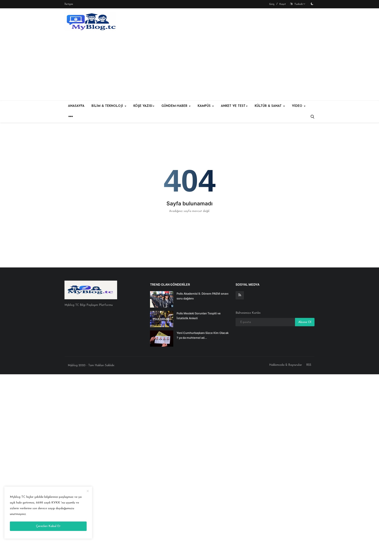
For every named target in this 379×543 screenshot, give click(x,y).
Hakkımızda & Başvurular (285, 365)
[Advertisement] (189, 67)
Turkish (298, 4)
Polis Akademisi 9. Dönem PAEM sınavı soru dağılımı (202, 296)
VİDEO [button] (297, 106)
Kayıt (282, 4)
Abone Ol (304, 322)
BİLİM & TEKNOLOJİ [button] (107, 106)
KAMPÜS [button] (205, 106)
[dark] (312, 4)
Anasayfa (76, 106)
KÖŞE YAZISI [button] (142, 106)
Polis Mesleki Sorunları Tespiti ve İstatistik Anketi (199, 316)
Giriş (271, 4)
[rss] (240, 295)
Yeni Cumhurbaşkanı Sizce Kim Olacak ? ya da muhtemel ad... (203, 335)
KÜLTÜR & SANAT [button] (269, 106)
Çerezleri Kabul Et (48, 526)
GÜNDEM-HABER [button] (174, 106)
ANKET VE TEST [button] (233, 106)
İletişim (68, 4)
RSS (308, 365)
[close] (88, 491)
